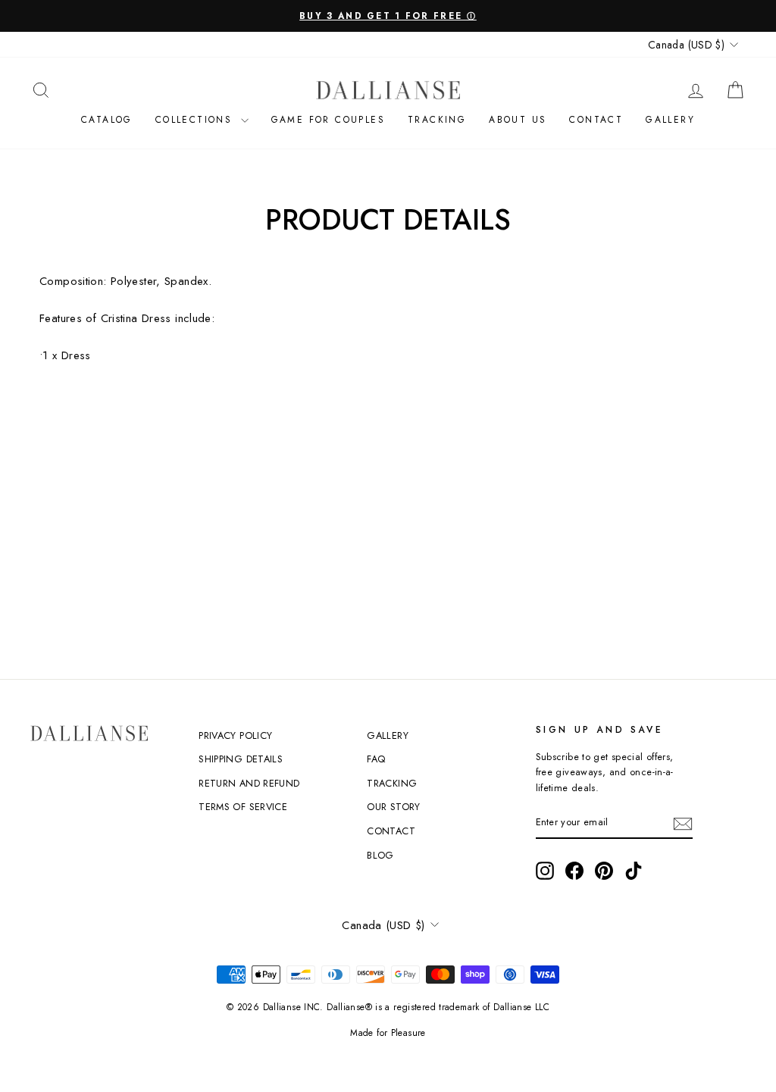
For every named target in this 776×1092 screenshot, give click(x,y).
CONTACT (596, 120)
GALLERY (387, 735)
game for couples (328, 120)
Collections (196, 120)
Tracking (437, 120)
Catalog (107, 120)
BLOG (380, 855)
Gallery (670, 120)
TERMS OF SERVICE (243, 806)
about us (517, 120)
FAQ (376, 759)
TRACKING (392, 783)
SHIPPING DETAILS (241, 759)
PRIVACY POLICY (235, 735)
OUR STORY (393, 806)
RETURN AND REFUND (249, 783)
